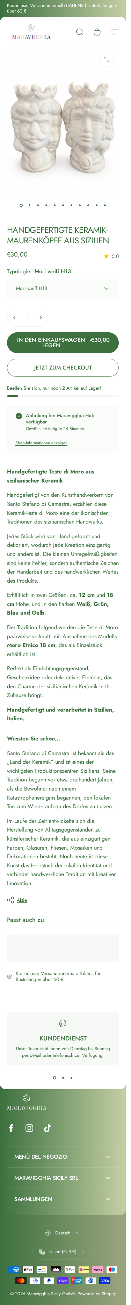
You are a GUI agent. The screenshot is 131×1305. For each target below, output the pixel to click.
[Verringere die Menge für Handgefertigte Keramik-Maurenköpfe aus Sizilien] (14, 317)
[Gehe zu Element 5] (54, 205)
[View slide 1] (54, 1077)
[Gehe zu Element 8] (79, 205)
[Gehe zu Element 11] (105, 205)
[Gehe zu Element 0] (21, 205)
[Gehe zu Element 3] (38, 205)
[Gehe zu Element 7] (71, 205)
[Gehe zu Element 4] (46, 205)
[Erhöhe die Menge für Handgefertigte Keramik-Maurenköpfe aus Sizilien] (40, 317)
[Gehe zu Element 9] (88, 205)
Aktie (22, 900)
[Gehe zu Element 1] (29, 205)
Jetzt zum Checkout (63, 368)
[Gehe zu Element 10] (96, 205)
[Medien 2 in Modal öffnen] (106, 60)
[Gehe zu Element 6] (63, 205)
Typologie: (39, 271)
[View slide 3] (71, 1077)
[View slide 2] (63, 1077)
